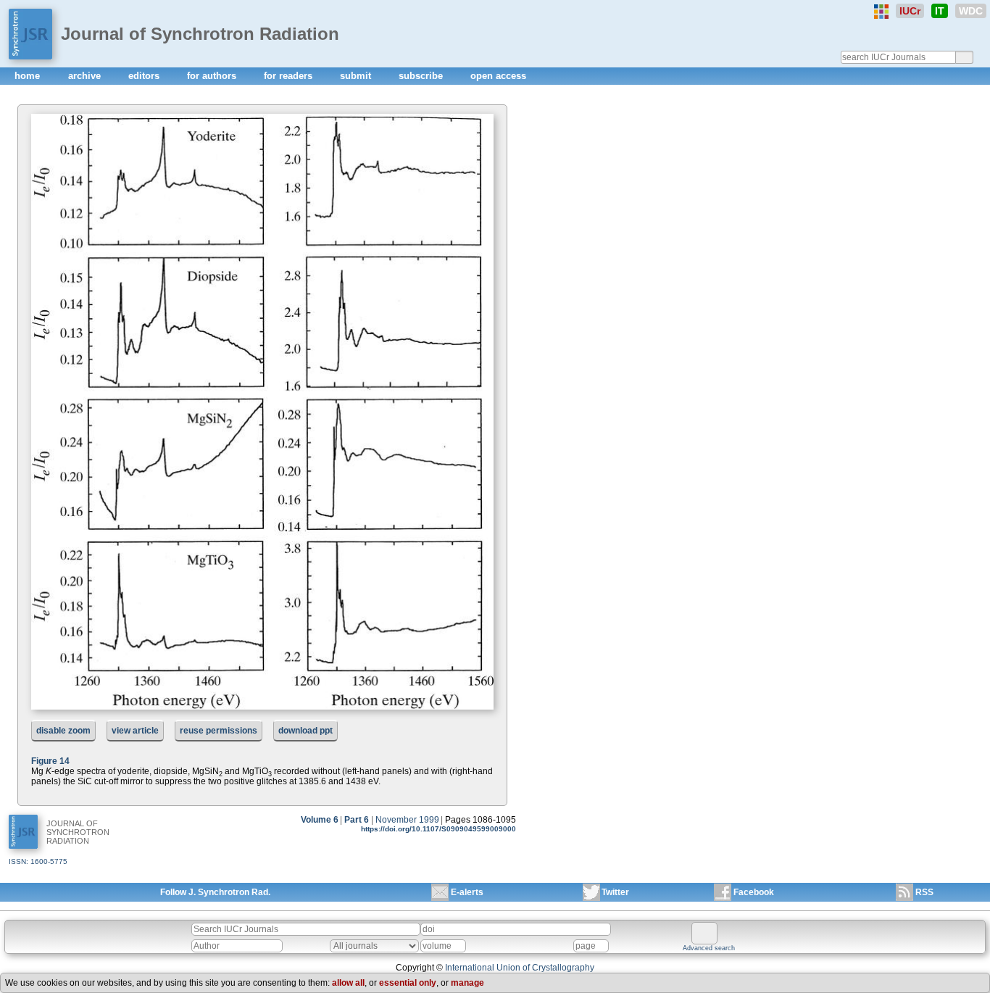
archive (86, 75)
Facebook (753, 892)
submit (357, 75)
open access (498, 75)
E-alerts (467, 892)
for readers (289, 75)
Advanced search (709, 948)
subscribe (422, 75)
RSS (924, 892)
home (28, 75)
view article (135, 731)
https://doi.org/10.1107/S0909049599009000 (438, 829)
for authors (213, 75)
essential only (407, 983)
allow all (348, 983)
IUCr (909, 11)
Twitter (615, 892)
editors (145, 75)
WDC (971, 11)
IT (939, 11)
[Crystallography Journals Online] (881, 12)
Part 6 (356, 820)
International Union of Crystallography (519, 968)
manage (467, 983)
